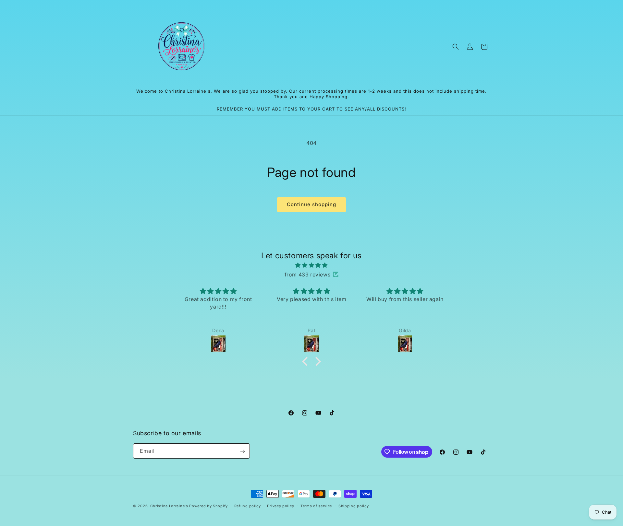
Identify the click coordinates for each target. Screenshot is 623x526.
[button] (455, 47)
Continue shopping (311, 204)
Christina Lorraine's (169, 506)
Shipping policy (353, 506)
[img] (311, 265)
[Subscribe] (242, 451)
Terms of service (316, 506)
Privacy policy (280, 506)
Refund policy (247, 506)
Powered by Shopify (208, 506)
